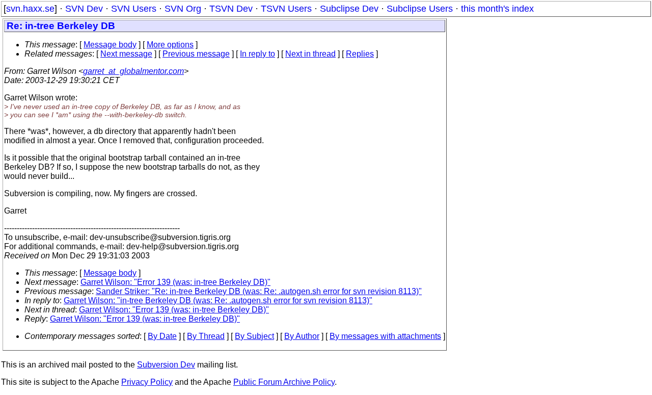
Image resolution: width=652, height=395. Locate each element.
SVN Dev (84, 9)
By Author (301, 336)
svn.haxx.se (30, 9)
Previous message (196, 53)
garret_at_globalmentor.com (133, 71)
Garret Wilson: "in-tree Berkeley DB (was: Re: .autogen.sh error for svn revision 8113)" (218, 300)
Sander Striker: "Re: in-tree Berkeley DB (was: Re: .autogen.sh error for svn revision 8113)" (259, 291)
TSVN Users (286, 9)
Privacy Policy (147, 382)
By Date (162, 336)
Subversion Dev (166, 364)
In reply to (257, 53)
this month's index (497, 9)
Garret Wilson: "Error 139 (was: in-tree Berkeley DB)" (175, 282)
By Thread (206, 336)
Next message (126, 53)
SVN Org (183, 9)
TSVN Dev (231, 9)
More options (170, 44)
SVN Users (133, 9)
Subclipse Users (420, 9)
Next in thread (310, 53)
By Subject (254, 336)
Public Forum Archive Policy (284, 382)
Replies (360, 53)
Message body (110, 44)
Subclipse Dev (349, 9)
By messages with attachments (385, 336)
